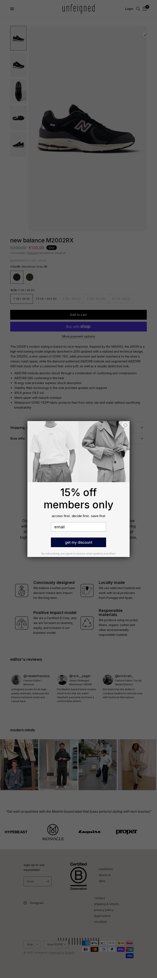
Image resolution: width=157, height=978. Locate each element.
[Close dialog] (125, 425)
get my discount (78, 542)
